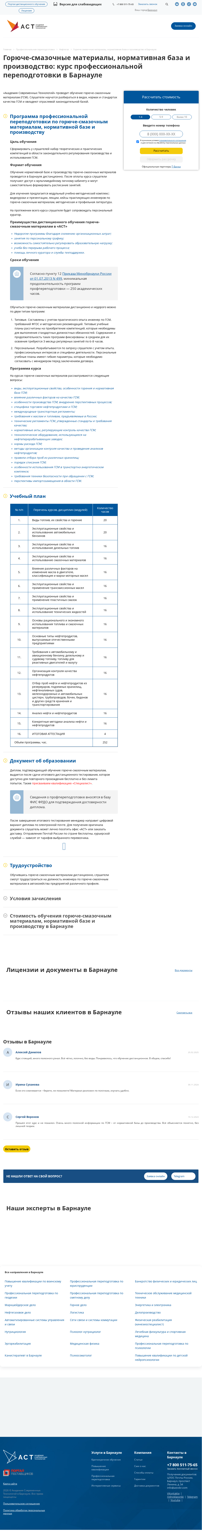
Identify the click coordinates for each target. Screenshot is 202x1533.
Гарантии (139, 1479)
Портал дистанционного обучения (26, 4)
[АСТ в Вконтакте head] (178, 4)
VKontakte (173, 1493)
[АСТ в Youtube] (196, 4)
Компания (142, 1452)
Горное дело (78, 1305)
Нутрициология (15, 1332)
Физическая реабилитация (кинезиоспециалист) (153, 1322)
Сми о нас (140, 1466)
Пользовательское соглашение (21, 1503)
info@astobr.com (177, 1487)
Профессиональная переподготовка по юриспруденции (96, 1283)
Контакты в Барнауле (176, 1454)
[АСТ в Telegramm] (190, 4)
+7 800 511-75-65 (125, 4)
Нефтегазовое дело (18, 1312)
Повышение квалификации (100, 1467)
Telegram (192, 1497)
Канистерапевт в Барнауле (23, 1355)
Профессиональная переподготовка (102, 1477)
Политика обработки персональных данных (24, 1512)
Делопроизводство (148, 1312)
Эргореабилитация (18, 1343)
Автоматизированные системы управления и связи (34, 1322)
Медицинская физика (84, 1343)
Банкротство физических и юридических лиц (166, 1281)
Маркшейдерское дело (20, 1305)
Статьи (138, 1459)
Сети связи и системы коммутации (93, 1320)
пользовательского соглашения (172, 140)
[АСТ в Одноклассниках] (184, 4)
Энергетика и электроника (153, 1305)
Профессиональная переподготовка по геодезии (31, 1295)
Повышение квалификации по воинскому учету (33, 1283)
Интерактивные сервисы (106, 1485)
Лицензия (26, 10)
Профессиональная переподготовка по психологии (161, 1346)
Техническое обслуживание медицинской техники (163, 1295)
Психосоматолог (81, 1355)
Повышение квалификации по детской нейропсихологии (161, 1358)
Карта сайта (10, 1483)
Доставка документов (146, 1485)
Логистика (77, 1312)
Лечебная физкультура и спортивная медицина (160, 1334)
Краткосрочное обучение (106, 1459)
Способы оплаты (143, 1472)
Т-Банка (176, 166)
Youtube (175, 1500)
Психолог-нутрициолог (85, 1332)
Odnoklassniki (175, 1497)
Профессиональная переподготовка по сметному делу (96, 1295)
